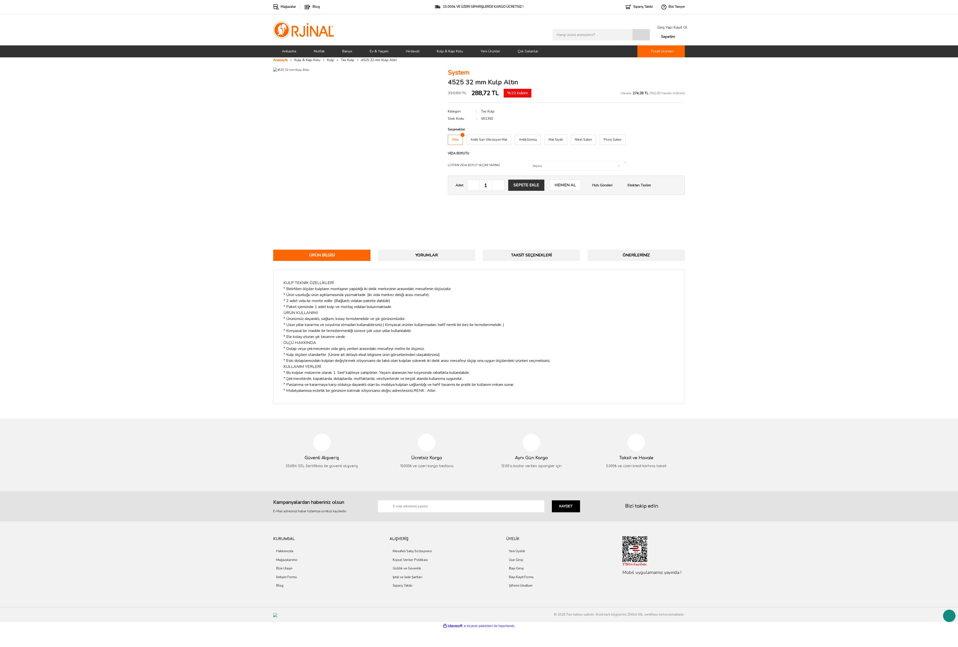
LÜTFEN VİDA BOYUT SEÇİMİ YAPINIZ (474, 165)
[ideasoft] (453, 626)
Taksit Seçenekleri (531, 255)
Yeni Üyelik (517, 551)
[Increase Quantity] (498, 185)
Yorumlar (426, 255)
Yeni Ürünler (490, 51)
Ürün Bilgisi (322, 255)
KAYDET (566, 506)
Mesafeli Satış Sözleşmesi (412, 551)
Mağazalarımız (286, 560)
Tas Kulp (487, 111)
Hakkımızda (284, 551)
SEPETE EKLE (526, 185)
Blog (279, 585)
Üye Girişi (516, 560)
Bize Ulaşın (284, 568)
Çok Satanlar (528, 51)
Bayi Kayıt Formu (521, 577)
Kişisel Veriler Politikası (410, 560)
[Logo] (303, 29)
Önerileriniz (636, 255)
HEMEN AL (565, 185)
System (459, 72)
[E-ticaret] (478, 626)
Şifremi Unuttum (520, 585)
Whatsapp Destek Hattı (949, 616)
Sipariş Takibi (402, 585)
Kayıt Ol (680, 27)
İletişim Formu (286, 577)
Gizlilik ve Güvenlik (407, 568)
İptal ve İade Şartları (407, 577)
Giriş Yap (664, 27)
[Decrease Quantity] (473, 185)
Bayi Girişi (516, 568)
